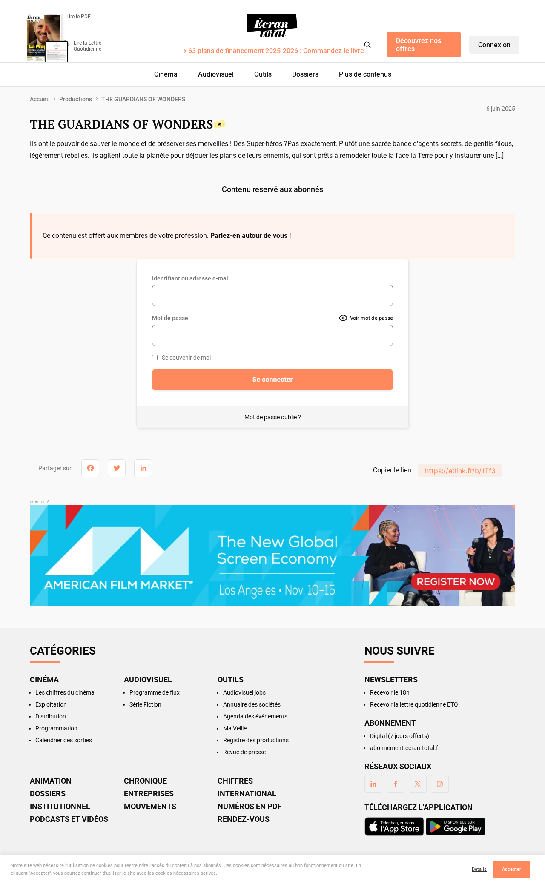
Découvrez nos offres (418, 45)
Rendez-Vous (244, 819)
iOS (394, 826)
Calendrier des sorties (63, 740)
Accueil (40, 99)
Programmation (56, 728)
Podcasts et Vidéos (69, 819)
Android (455, 826)
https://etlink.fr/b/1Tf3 (460, 470)
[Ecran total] (272, 25)
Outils (263, 74)
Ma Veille (235, 728)
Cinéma (166, 74)
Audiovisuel (216, 74)
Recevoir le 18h (390, 692)
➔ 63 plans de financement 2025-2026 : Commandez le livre (272, 51)
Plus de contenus (365, 74)
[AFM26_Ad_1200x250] (272, 555)
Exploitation (51, 704)
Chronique (145, 781)
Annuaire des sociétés (252, 704)
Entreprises (149, 794)
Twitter (418, 784)
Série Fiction (145, 704)
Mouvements (150, 806)
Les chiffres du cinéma (65, 692)
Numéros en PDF (250, 806)
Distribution (50, 716)
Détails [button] (479, 869)
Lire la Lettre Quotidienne (87, 46)
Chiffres (235, 781)
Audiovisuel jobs (244, 692)
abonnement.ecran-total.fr (405, 747)
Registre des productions (256, 740)
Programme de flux (154, 692)
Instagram (440, 784)
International (247, 794)
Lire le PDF (78, 17)
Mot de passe (170, 318)
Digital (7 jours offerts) (399, 735)
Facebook (395, 784)
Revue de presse (244, 752)
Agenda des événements (255, 716)
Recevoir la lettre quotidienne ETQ (414, 704)
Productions (75, 99)
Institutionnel (60, 806)
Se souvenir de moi (186, 357)
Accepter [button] (511, 869)
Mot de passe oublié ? (272, 417)
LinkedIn (373, 784)
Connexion (494, 45)
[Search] (367, 44)
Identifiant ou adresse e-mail (191, 278)
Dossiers (305, 74)
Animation (51, 781)
